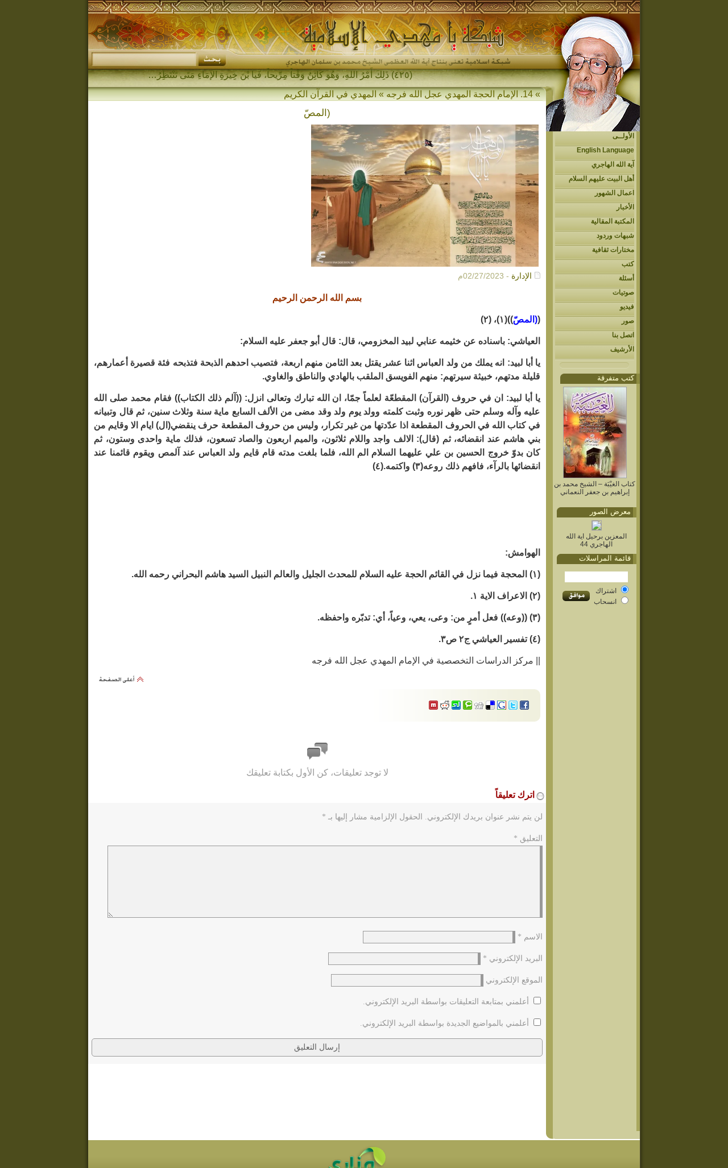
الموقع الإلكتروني (514, 980)
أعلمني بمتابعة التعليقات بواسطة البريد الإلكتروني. (446, 1001)
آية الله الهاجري (613, 164)
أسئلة (626, 278)
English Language (605, 150)
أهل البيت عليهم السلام (601, 179)
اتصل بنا (623, 335)
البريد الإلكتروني (513, 958)
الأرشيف (622, 349)
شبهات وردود (615, 235)
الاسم (530, 937)
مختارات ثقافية (613, 250)
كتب (628, 264)
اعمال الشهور (614, 193)
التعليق (528, 838)
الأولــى (623, 136)
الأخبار (625, 207)
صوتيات (623, 292)
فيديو (627, 306)
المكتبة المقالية (612, 221)
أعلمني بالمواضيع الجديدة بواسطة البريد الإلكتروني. (444, 1023)
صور (628, 321)
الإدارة (521, 275)
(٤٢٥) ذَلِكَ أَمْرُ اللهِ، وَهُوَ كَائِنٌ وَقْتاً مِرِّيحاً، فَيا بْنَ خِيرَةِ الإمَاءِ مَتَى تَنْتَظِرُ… (280, 75)
